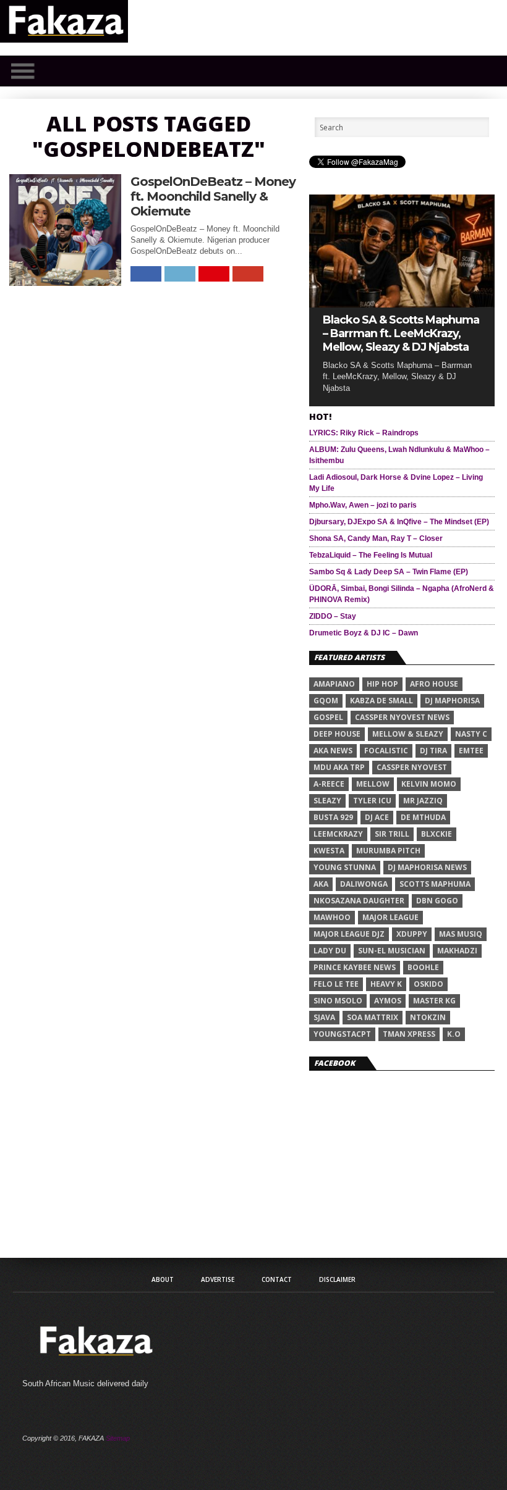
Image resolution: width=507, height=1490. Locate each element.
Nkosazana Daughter (358, 900)
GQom (325, 700)
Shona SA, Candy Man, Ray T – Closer (376, 538)
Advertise (217, 1279)
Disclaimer (337, 1279)
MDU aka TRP (339, 767)
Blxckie (436, 834)
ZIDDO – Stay (332, 616)
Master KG (434, 1000)
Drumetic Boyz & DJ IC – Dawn (363, 633)
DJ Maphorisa (452, 700)
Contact (277, 1279)
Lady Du (329, 950)
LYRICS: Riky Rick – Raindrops (364, 433)
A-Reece (328, 784)
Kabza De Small (381, 700)
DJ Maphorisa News (427, 867)
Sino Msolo (337, 1000)
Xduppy (411, 934)
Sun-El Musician (391, 950)
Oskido (428, 984)
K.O (454, 1034)
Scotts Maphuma (435, 884)
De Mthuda (423, 817)
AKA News (332, 750)
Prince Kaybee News (354, 967)
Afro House (434, 684)
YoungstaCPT (342, 1034)
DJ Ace (377, 817)
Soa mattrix (372, 1017)
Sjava (324, 1017)
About (162, 1279)
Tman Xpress (409, 1034)
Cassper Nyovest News (402, 717)
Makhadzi (457, 950)
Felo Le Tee (336, 984)
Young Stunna (344, 867)
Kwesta (328, 850)
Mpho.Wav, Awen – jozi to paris (363, 505)
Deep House (336, 734)
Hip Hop (382, 684)
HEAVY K (386, 984)
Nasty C (471, 734)
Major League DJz (349, 934)
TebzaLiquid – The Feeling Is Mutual (370, 555)
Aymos (387, 1000)
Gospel (328, 717)
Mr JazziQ (423, 800)
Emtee (471, 750)
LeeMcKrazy (338, 834)
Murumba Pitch (388, 850)
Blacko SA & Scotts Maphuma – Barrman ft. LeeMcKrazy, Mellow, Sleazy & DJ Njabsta (401, 333)
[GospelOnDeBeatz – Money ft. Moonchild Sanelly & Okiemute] (65, 282)
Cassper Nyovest (412, 767)
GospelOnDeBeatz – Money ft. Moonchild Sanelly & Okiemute (213, 196)
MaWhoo (332, 917)
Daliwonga (364, 884)
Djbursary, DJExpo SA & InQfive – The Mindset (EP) (399, 521)
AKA (320, 884)
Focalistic (386, 750)
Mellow (373, 784)
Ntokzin (428, 1017)
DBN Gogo (437, 900)
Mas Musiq (460, 934)
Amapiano (334, 684)
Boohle (423, 967)
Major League (390, 917)
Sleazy (327, 800)
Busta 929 (333, 817)
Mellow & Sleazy (407, 734)
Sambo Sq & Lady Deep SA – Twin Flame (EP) (388, 571)
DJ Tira (433, 750)
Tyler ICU (372, 800)
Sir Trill (392, 834)
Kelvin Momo (428, 784)
